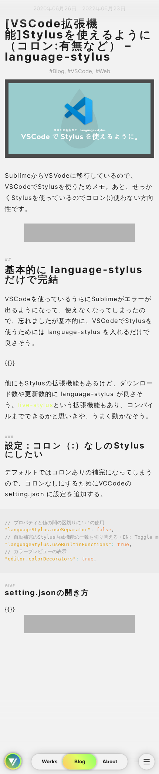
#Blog (56, 71)
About (109, 761)
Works (50, 761)
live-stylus (35, 405)
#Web (102, 71)
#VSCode (79, 71)
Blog (79, 761)
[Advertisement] (79, 233)
